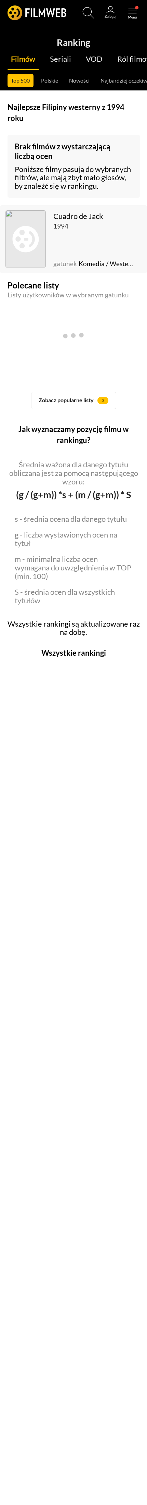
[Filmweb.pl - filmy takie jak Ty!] (37, 13)
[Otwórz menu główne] (132, 12)
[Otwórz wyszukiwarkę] (88, 12)
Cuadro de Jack (78, 216)
